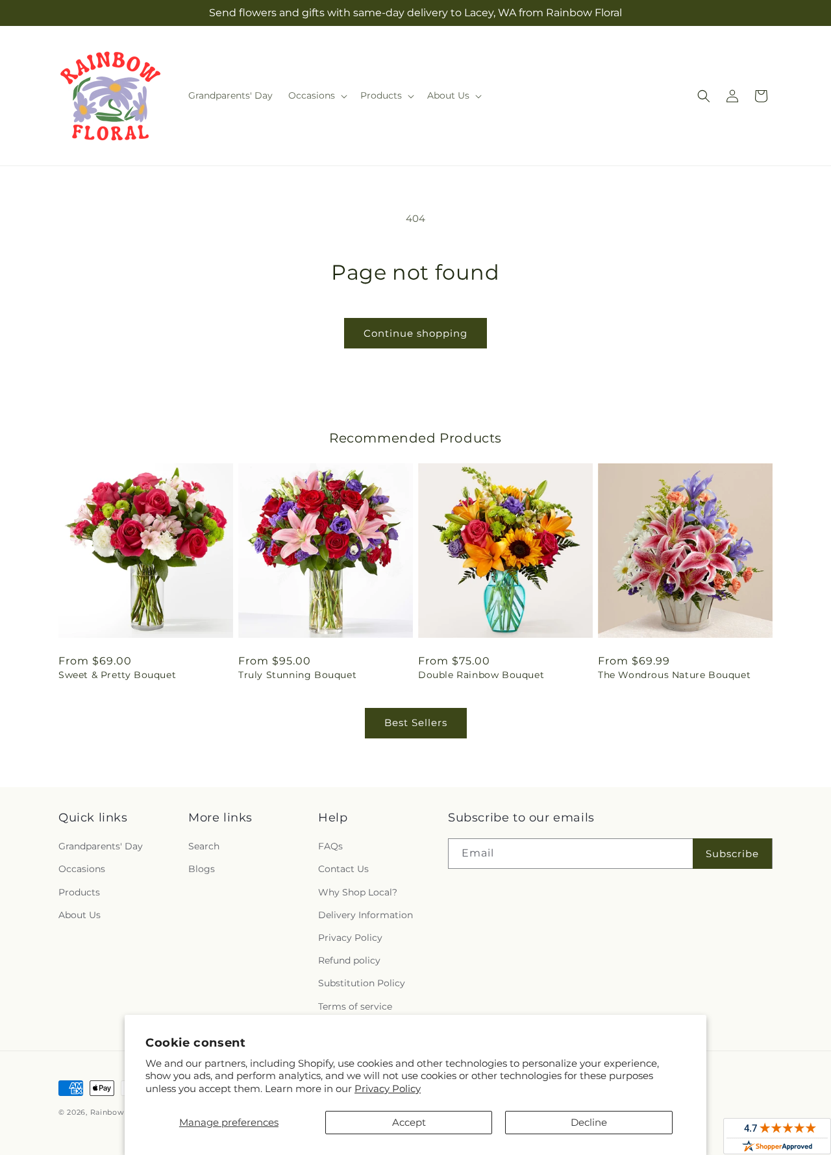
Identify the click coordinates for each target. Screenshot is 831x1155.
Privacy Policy (387, 1088)
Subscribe (732, 853)
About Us (79, 915)
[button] (316, 95)
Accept (409, 1122)
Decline (589, 1122)
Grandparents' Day (100, 846)
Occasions (81, 869)
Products (79, 892)
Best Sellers (415, 722)
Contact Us (343, 869)
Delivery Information (365, 915)
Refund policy (349, 960)
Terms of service (355, 1006)
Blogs (201, 869)
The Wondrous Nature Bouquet (674, 675)
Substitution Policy (361, 983)
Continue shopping (415, 333)
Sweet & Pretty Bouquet (117, 675)
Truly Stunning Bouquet (297, 675)
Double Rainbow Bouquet (481, 675)
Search (203, 846)
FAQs (330, 846)
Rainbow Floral (119, 1112)
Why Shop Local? (357, 892)
